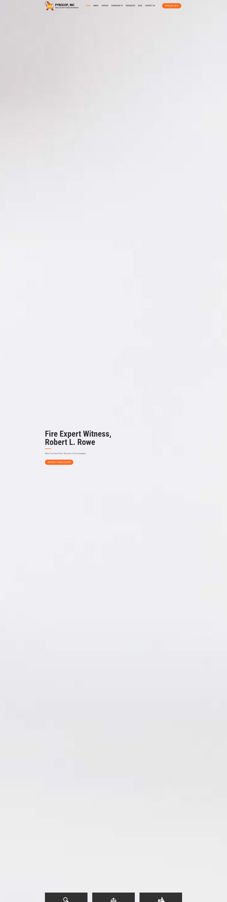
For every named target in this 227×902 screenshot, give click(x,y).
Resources (130, 5)
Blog (140, 5)
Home (88, 5)
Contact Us (150, 5)
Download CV (117, 5)
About (96, 5)
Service (105, 5)
